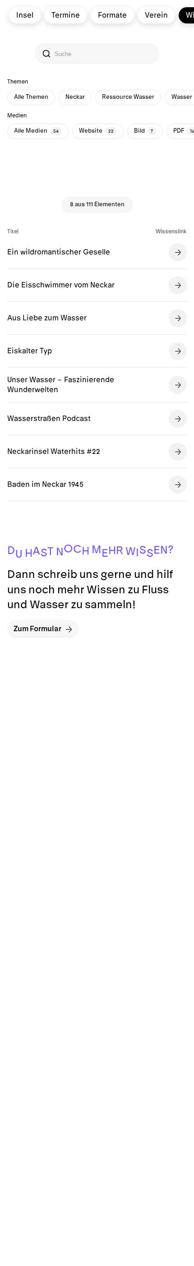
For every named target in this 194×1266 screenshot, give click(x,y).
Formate (112, 15)
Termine (65, 15)
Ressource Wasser (128, 97)
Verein (156, 15)
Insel (24, 15)
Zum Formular (37, 629)
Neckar (75, 97)
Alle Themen (31, 97)
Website (96, 131)
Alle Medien (36, 131)
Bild (143, 131)
